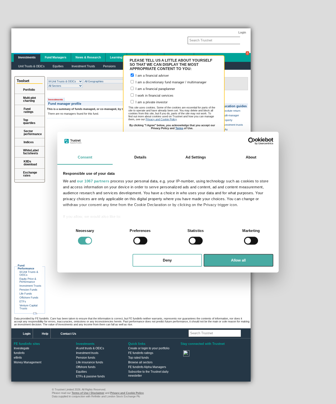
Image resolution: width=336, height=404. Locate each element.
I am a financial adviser (152, 75)
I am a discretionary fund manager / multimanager (170, 82)
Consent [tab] (85, 157)
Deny (167, 260)
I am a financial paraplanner (155, 89)
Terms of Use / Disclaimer (88, 392)
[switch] (140, 241)
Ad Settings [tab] (195, 157)
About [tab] (251, 157)
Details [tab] (140, 157)
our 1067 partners (93, 181)
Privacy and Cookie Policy (161, 119)
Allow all (238, 260)
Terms (179, 128)
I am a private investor (151, 102)
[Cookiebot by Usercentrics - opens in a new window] (251, 141)
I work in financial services (154, 95)
